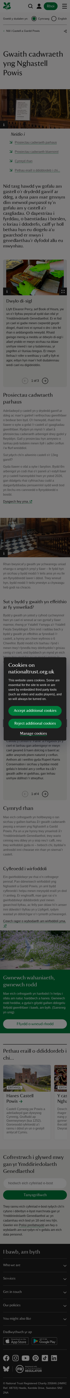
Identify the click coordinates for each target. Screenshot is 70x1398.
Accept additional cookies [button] (35, 711)
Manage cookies (33, 733)
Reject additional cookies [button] (35, 723)
